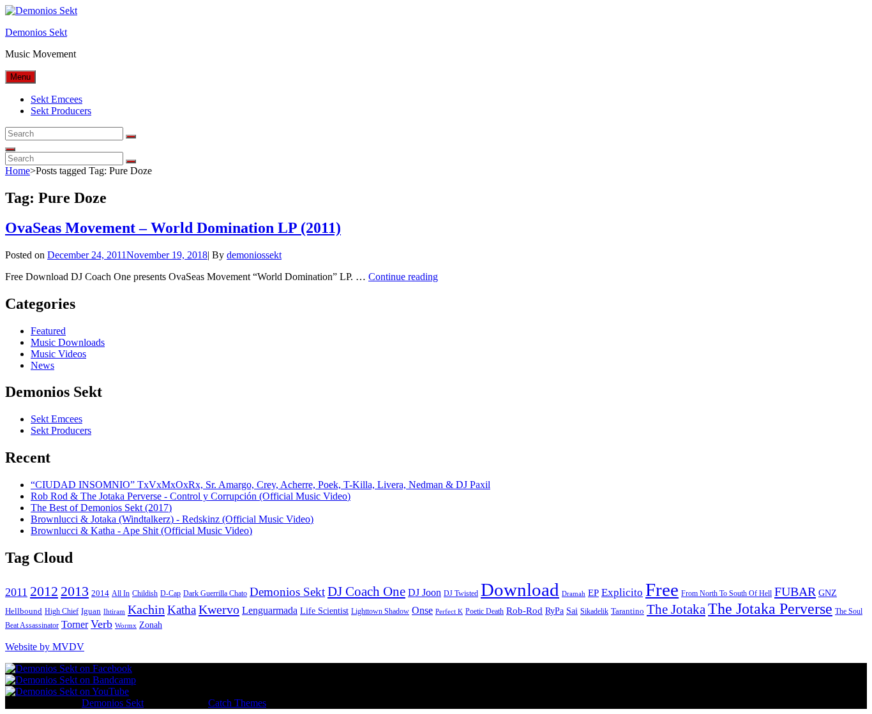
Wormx (126, 625)
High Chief (62, 611)
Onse (422, 610)
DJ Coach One (366, 591)
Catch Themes (237, 702)
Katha (181, 609)
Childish (145, 593)
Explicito (622, 592)
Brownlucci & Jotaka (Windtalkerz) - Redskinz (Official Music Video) (172, 519)
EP (593, 593)
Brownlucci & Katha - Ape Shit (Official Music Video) (141, 530)
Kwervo (219, 609)
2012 (44, 591)
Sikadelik (594, 611)
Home (17, 170)
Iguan (91, 611)
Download (520, 589)
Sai (572, 611)
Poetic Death (484, 611)
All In (121, 593)
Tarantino (627, 611)
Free (662, 589)
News (42, 365)
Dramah (573, 593)
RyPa (554, 611)
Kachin (146, 609)
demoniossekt (254, 254)
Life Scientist (324, 611)
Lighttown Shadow (380, 611)
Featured (48, 330)
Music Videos (58, 353)
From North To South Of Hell (726, 593)
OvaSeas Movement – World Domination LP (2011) (173, 227)
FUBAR (795, 591)
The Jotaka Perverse (770, 608)
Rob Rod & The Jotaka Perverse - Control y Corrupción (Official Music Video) (190, 496)
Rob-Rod (524, 611)
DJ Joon (424, 592)
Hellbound (23, 611)
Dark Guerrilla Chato (215, 593)
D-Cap (170, 593)
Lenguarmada (269, 610)
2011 (16, 592)
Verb (101, 624)
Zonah (150, 625)
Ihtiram (114, 611)
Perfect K (449, 611)
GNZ (827, 593)
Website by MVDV (44, 646)
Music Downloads (68, 342)
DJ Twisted (461, 593)
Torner (74, 624)
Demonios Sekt (36, 32)
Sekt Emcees (56, 99)
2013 (75, 591)
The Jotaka (676, 609)
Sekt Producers (61, 110)
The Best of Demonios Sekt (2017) (101, 507)
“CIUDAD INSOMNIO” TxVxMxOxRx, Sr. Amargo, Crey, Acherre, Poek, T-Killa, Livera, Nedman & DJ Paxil (260, 484)
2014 (100, 593)
